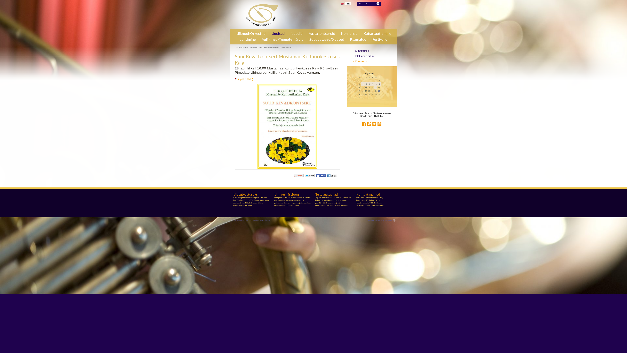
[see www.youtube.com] (379, 124)
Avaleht (238, 48)
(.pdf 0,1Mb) (245, 79)
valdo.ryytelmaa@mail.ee (374, 205)
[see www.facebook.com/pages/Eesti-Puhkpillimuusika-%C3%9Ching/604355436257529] (364, 124)
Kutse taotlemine (377, 33)
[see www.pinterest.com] (369, 124)
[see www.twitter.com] (374, 124)
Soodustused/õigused (326, 39)
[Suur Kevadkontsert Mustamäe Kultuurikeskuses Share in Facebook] (321, 175)
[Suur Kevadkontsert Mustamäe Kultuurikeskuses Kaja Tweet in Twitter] (310, 175)
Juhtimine (248, 39)
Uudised (278, 33)
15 (376, 87)
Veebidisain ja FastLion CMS (377, 220)
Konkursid (349, 33)
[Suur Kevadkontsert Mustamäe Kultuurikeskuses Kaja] (260, 14)
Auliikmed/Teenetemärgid (283, 39)
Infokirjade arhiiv (364, 56)
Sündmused (362, 51)
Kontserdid (361, 61)
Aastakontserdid (322, 33)
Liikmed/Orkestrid (251, 33)
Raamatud (358, 39)
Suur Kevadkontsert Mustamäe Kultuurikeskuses (275, 48)
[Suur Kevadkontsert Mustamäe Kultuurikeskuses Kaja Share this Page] (332, 175)
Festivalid (379, 39)
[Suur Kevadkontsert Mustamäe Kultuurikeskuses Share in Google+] (299, 175)
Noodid (297, 33)
